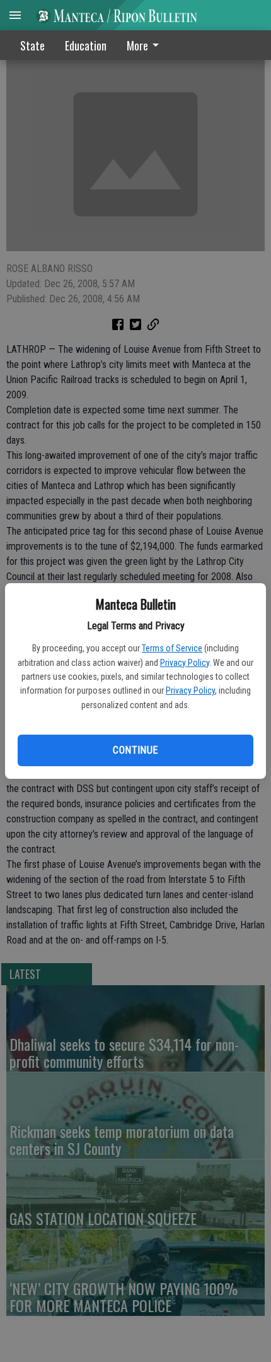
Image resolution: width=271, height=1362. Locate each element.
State (32, 45)
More (137, 45)
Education (86, 45)
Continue (135, 750)
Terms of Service (172, 648)
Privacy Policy (184, 663)
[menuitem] (146, 45)
